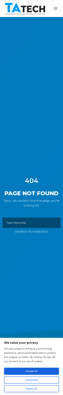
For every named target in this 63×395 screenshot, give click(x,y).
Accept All (31, 371)
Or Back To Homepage (31, 231)
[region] (31, 366)
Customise (31, 380)
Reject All (31, 388)
